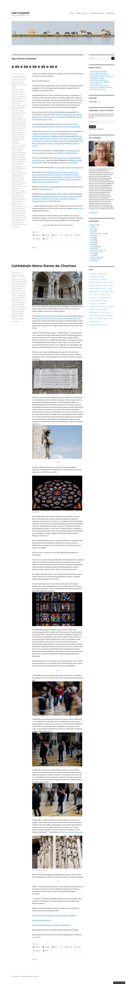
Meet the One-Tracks (51, 131)
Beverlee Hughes (16, 101)
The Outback (73, 163)
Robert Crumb (16, 181)
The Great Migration (96, 84)
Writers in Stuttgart (17, 224)
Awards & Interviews (97, 13)
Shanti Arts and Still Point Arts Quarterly (101, 87)
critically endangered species (97, 288)
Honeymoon (15, 145)
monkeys (19, 161)
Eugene (14, 123)
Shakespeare (15, 190)
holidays (16, 141)
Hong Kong (22, 145)
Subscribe (92, 126)
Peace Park (23, 174)
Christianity (15, 121)
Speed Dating (15, 195)
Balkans (21, 100)
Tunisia (24, 206)
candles (18, 282)
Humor (18, 81)
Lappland (22, 154)
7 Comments (15, 227)
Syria (23, 197)
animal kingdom (93, 276)
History (20, 139)
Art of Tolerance (20, 94)
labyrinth (14, 154)
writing (24, 224)
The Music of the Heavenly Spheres (66, 318)
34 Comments (15, 321)
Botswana (92, 282)
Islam (13, 148)
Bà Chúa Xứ (15, 281)
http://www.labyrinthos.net (41, 920)
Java (24, 293)
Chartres (14, 116)
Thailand (14, 199)
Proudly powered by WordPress (30, 976)
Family (13, 81)
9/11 (15, 89)
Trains (18, 204)
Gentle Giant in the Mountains (98, 71)
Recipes (22, 177)
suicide (19, 197)
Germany (23, 132)
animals (102, 276)
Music (23, 161)
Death (23, 79)
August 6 (22, 96)
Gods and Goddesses (17, 134)
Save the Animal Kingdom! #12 (98, 73)
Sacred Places (16, 304)
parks (13, 302)
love (23, 156)
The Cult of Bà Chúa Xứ (44, 318)
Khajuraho (23, 152)
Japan (20, 148)
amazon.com (78, 208)
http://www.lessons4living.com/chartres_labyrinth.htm (51, 925)
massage (23, 157)
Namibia (98, 300)
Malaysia (14, 157)
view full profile (93, 212)
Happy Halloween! (46, 189)
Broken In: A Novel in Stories (98, 233)
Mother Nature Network (104, 297)
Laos (18, 154)
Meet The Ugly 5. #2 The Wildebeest (100, 82)
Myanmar (19, 165)
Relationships (15, 83)
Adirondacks (19, 89)
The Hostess (18, 201)
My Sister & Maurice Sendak (64, 158)
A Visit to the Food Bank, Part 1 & (46, 182)
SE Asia (24, 186)
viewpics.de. (36, 937)
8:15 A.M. (75, 124)
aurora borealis (16, 98)
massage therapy (16, 159)
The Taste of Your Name (97, 250)
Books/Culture (16, 105)
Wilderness (18, 219)
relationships (20, 179)
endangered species (95, 291)
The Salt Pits (76, 179)
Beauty (23, 76)
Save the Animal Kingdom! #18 (98, 80)
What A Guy (92, 318)
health (22, 138)
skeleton (23, 192)
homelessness (15, 143)
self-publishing (16, 188)
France (18, 132)
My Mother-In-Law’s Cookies (58, 172)
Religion (21, 83)
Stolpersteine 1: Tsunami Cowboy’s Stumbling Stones (62, 126)
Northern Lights (16, 172)
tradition (14, 204)
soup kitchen (19, 193)
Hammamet (21, 136)
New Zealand (19, 168)
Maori (18, 157)
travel (21, 204)
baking (13, 100)
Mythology (14, 166)
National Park (21, 166)
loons (23, 295)
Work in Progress (102, 318)
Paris (17, 174)
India (17, 147)
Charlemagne (15, 286)
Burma (18, 109)
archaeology (15, 76)
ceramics (21, 114)
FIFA (13, 125)
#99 (13, 89)
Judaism (14, 150)
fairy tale (18, 123)
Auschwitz (23, 98)
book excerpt (15, 103)
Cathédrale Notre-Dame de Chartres (44, 134)
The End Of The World (102, 309)
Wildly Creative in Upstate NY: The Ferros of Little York (58, 138)
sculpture (19, 186)
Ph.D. (16, 302)
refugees (14, 179)
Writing (14, 86)
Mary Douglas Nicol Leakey (97, 89)
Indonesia (22, 147)
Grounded (93, 241)
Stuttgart (14, 197)
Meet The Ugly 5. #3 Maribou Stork (99, 75)
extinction (105, 291)
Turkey (13, 208)
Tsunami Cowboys (22, 85)
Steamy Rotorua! (59, 143)
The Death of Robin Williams (65, 114)
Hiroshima (14, 139)
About (85, 13)
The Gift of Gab (59, 167)
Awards (92, 228)
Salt (17, 184)
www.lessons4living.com (73, 832)
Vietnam (23, 213)
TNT (21, 202)
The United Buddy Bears (69, 153)
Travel (18, 276)
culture (20, 290)
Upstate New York (20, 212)
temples (14, 310)
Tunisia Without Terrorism (55, 117)
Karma (18, 152)
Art (20, 76)
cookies (20, 121)
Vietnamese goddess (17, 215)
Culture (19, 79)
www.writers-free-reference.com (98, 324)
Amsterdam (36, 126)
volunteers (14, 217)
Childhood (20, 120)
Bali (17, 100)
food (23, 125)
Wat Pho (20, 217)
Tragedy (14, 85)
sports (21, 195)
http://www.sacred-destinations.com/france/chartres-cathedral (54, 915)
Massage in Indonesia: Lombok (71, 196)
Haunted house (16, 138)
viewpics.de (109, 315)
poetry (20, 175)
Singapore (17, 192)
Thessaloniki (20, 311)
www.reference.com (95, 321)
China (24, 120)
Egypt (24, 121)
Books (78, 13)
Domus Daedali (21, 291)
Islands (17, 148)
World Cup (20, 222)
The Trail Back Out (95, 252)
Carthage (20, 110)
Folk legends (18, 125)
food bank (14, 127)
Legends (14, 156)
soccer (13, 193)
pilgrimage (15, 175)
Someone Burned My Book (74, 167)
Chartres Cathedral (17, 288)
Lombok (19, 156)
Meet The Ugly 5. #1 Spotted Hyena (100, 85)
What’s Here (110, 13)
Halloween (15, 136)
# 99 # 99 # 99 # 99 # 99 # (34, 67)
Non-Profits (18, 170)
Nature (22, 81)
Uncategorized (94, 259)
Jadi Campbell (20, 12)
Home (72, 13)
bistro (23, 101)
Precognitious (15, 177)
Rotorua (19, 183)
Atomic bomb (15, 96)
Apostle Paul (22, 279)
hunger (14, 147)
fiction (23, 123)
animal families (102, 273)
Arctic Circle (19, 92)
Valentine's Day (16, 213)
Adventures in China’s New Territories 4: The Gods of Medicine (54, 199)
